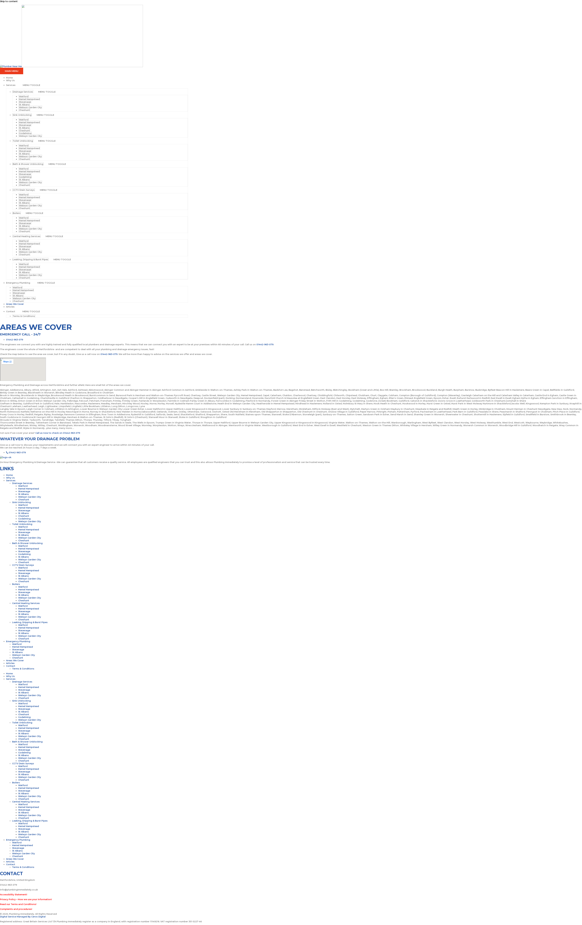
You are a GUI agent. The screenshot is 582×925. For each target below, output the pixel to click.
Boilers (16, 213)
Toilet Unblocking (23, 141)
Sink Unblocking (22, 115)
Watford (23, 96)
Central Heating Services (26, 236)
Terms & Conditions (24, 316)
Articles (10, 306)
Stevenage (25, 102)
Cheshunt (24, 110)
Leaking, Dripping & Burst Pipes (30, 259)
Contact (10, 311)
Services (10, 85)
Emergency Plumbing (18, 282)
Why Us (10, 80)
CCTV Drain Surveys (24, 190)
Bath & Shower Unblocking (28, 164)
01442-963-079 (264, 344)
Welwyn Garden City (30, 107)
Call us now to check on (49, 433)
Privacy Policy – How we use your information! (26, 899)
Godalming (25, 133)
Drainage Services (23, 91)
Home (9, 77)
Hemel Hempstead (29, 99)
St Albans (24, 104)
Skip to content (9, 1)
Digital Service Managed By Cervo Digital (23, 916)
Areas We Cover (15, 304)
